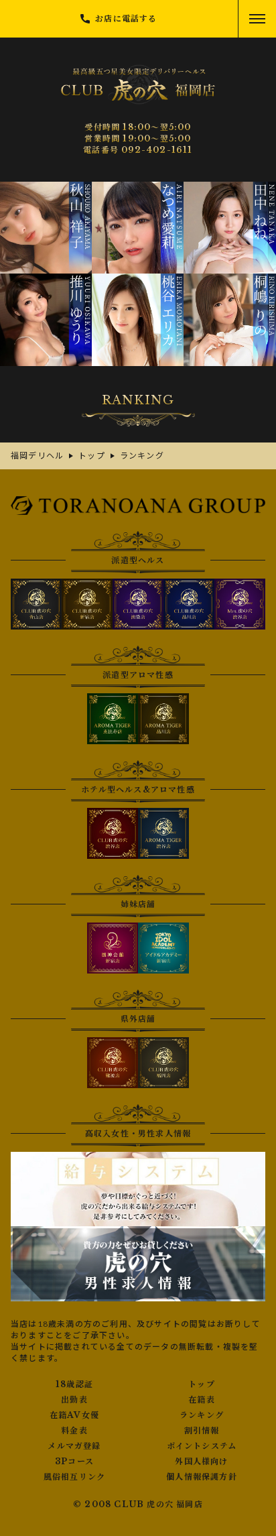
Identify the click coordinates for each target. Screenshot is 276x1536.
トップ (201, 1384)
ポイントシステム (202, 1446)
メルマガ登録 (74, 1446)
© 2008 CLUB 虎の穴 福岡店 (138, 1504)
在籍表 (201, 1400)
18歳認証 (74, 1384)
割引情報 (202, 1431)
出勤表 (74, 1400)
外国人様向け (201, 1462)
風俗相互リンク (74, 1477)
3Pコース (74, 1462)
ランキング (202, 1415)
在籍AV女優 (74, 1415)
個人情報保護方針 (201, 1477)
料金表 (74, 1431)
